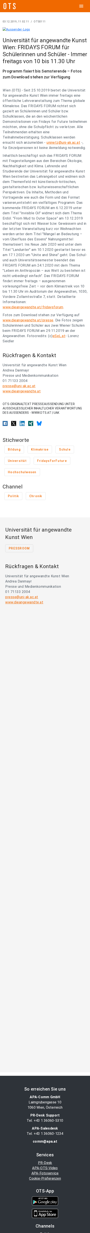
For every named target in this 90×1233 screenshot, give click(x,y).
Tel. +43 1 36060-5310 (45, 1120)
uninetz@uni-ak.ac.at (63, 142)
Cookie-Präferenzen (45, 1178)
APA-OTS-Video (45, 1168)
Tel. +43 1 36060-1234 (45, 1134)
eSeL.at (59, 336)
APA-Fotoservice (45, 1173)
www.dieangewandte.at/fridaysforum (33, 307)
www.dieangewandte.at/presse (28, 320)
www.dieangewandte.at (22, 391)
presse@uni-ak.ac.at (19, 386)
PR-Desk (45, 1163)
